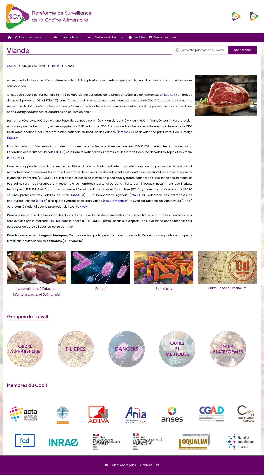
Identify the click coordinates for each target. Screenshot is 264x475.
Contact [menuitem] (146, 465)
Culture (114, 201)
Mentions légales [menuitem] (124, 465)
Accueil (11, 66)
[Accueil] (49, 16)
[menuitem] (9, 37)
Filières (55, 66)
